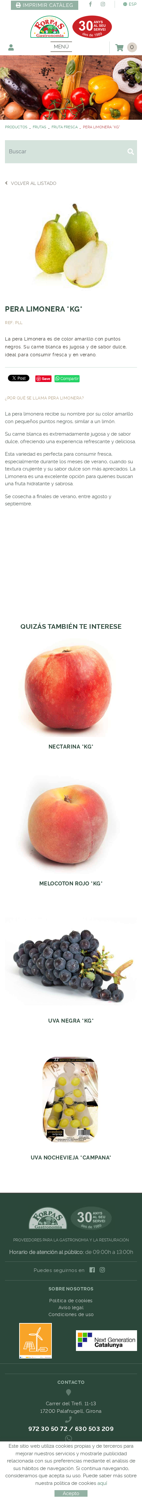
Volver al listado (33, 183)
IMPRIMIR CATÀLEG (48, 5)
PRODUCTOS (16, 127)
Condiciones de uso (71, 1314)
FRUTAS (39, 127)
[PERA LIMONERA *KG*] (71, 244)
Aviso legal (71, 1307)
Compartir (69, 378)
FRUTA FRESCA (65, 127)
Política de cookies (71, 1300)
